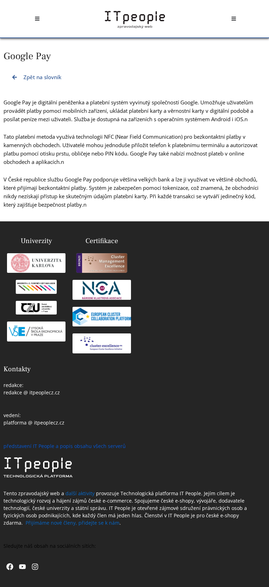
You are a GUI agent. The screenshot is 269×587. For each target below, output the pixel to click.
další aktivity (80, 493)
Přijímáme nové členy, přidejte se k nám (72, 522)
